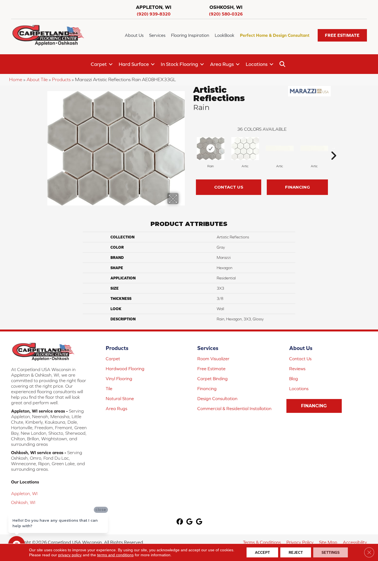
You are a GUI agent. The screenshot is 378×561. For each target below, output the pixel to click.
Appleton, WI (24, 493)
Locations (257, 64)
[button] (342, 35)
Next (333, 147)
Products (61, 79)
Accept (262, 552)
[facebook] (180, 522)
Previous (190, 147)
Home (15, 79)
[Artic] (245, 148)
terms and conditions (115, 555)
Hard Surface (134, 64)
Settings (331, 552)
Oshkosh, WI (23, 502)
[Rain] (210, 148)
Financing (297, 187)
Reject (296, 552)
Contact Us (228, 187)
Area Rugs (222, 64)
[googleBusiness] (190, 522)
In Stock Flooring (179, 64)
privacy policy (70, 555)
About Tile (37, 79)
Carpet (99, 64)
